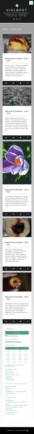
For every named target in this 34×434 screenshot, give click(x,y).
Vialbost (17, 10)
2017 (17, 348)
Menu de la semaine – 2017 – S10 (17, 298)
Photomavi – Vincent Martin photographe (16, 405)
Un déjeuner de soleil (11, 369)
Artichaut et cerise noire (11, 374)
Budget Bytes (9, 378)
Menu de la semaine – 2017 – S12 (17, 191)
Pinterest (7, 390)
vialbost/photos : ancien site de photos (15, 391)
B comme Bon (9, 376)
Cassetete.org (9, 400)
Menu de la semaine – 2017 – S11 (17, 243)
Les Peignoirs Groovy (11, 412)
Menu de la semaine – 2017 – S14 (17, 60)
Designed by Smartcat (21, 430)
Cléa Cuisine (8, 371)
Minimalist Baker (9, 379)
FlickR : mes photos (10, 386)
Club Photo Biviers (10, 414)
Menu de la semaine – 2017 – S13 (17, 112)
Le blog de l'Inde (9, 393)
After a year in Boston (11, 410)
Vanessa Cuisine (9, 372)
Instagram (8, 388)
